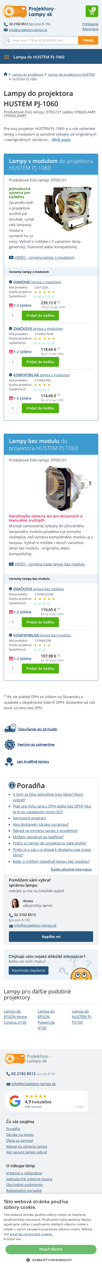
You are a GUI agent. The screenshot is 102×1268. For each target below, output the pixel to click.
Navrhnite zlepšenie (28, 970)
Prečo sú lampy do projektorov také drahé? (49, 843)
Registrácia (90, 29)
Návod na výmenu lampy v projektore (45, 830)
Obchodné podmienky (24, 1184)
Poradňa (13, 1128)
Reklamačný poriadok (24, 1190)
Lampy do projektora (27, 74)
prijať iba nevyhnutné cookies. (31, 1234)
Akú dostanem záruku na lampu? (41, 824)
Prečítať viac (13, 1239)
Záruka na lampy (20, 1134)
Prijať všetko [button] (51, 1249)
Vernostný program (29, 817)
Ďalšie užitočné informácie (71, 869)
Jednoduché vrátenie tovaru (29, 1179)
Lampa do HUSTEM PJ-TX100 (82, 1017)
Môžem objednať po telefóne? (38, 836)
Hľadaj (88, 40)
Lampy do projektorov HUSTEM (71, 74)
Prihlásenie (90, 24)
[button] (51, 1259)
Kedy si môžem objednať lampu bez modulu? (51, 861)
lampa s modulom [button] (37, 282)
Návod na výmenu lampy (26, 1146)
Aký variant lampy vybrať (26, 1152)
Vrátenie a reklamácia (24, 1173)
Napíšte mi (51, 936)
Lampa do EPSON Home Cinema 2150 (15, 1017)
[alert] (51, 1231)
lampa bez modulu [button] (38, 588)
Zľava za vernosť (19, 1140)
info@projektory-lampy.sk (28, 30)
